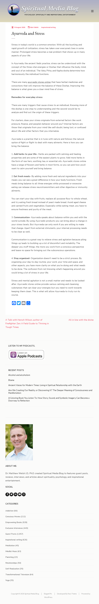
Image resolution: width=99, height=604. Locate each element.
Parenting (9, 557)
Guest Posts (10, 534)
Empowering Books (13, 522)
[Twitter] (11, 494)
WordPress (48, 597)
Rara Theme (72, 594)
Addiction (9, 510)
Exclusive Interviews (14, 528)
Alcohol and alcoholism (19, 375)
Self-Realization (12, 568)
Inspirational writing (48, 27)
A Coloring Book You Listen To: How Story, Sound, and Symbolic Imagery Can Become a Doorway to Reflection (48, 399)
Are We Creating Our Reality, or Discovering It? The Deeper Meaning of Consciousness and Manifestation (50, 391)
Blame (11, 380)
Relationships (11, 563)
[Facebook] (7, 494)
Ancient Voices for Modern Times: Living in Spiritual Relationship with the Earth (45, 385)
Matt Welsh (34, 27)
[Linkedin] (15, 494)
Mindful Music (11, 551)
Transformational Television (17, 574)
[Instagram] (24, 494)
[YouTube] (19, 494)
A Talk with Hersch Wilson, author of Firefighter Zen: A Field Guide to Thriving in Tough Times (27, 323)
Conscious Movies (12, 516)
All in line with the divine (81, 319)
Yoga (7, 580)
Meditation (10, 545)
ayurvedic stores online (39, 82)
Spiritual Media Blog (32, 594)
